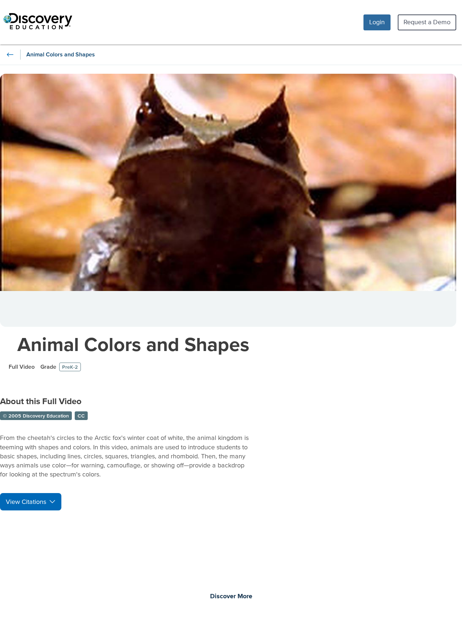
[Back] (10, 54)
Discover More (231, 596)
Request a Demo (427, 22)
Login (377, 22)
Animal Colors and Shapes (133, 344)
